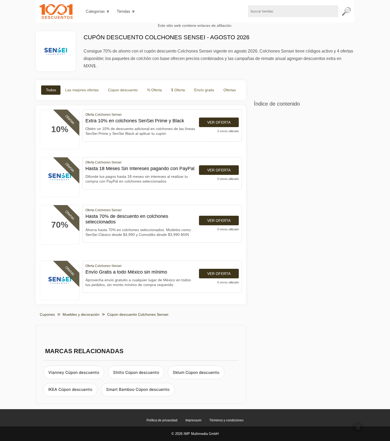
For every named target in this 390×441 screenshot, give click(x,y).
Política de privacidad (161, 420)
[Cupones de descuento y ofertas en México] (56, 11)
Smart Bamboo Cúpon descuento (138, 389)
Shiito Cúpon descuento (136, 372)
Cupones (47, 314)
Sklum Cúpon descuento (196, 372)
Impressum (193, 420)
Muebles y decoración (81, 314)
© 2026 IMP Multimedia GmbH (195, 434)
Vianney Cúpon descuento (73, 372)
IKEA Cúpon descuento (70, 389)
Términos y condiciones (226, 420)
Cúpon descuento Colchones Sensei (137, 314)
